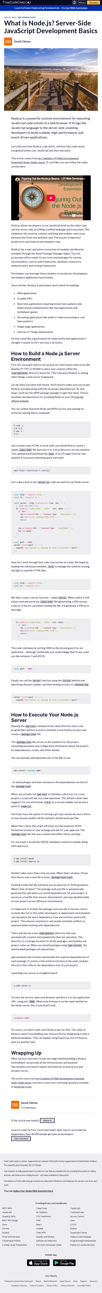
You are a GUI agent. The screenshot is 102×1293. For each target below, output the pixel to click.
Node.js (5, 1232)
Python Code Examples (80, 1236)
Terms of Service (68, 1285)
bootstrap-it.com (23, 1086)
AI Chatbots (41, 1212)
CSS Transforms (43, 1216)
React (39, 1224)
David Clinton (22, 41)
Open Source (65, 1281)
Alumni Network (50, 1281)
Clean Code (41, 1208)
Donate (93, 2)
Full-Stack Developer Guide (48, 1244)
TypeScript (75, 1208)
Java (72, 1220)
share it (47, 1120)
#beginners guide (27, 17)
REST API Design (10, 1220)
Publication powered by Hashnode (19, 1281)
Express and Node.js (45, 1236)
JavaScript (7, 1212)
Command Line (77, 1212)
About (38, 1281)
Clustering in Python (11, 1240)
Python (73, 1228)
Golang (39, 1228)
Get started (21, 1138)
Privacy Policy (52, 1285)
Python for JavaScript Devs (82, 1244)
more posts (31, 1107)
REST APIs (7, 1208)
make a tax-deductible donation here (33, 1190)
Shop (75, 1281)
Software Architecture (46, 1240)
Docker (5, 1228)
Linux (4, 1224)
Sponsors (93, 1281)
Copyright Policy (84, 1285)
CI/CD (73, 1224)
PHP (38, 1220)
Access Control (77, 1216)
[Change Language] (74, 2)
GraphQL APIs (9, 1216)
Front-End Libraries (11, 1236)
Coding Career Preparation (14, 1244)
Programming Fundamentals (83, 1240)
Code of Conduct (37, 1285)
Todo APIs (41, 1232)
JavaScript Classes (78, 1232)
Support (83, 1281)
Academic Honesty (19, 1285)
